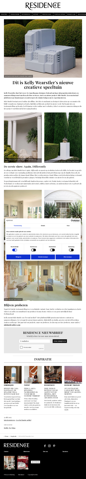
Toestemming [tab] (18, 225)
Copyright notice (33, 474)
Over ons (45, 451)
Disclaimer (21, 474)
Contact (6, 451)
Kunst (35, 14)
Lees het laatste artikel (23, 420)
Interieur (26, 14)
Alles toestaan (68, 257)
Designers (15, 14)
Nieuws (4, 14)
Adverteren (27, 451)
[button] (60, 341)
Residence (43, 6)
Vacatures (65, 451)
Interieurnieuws (9, 420)
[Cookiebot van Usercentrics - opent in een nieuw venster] (72, 221)
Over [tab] (68, 225)
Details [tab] (43, 225)
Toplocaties (59, 14)
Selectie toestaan (43, 257)
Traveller (46, 14)
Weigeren (18, 257)
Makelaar (71, 14)
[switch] (33, 250)
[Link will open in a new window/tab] (45, 446)
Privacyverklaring (9, 474)
